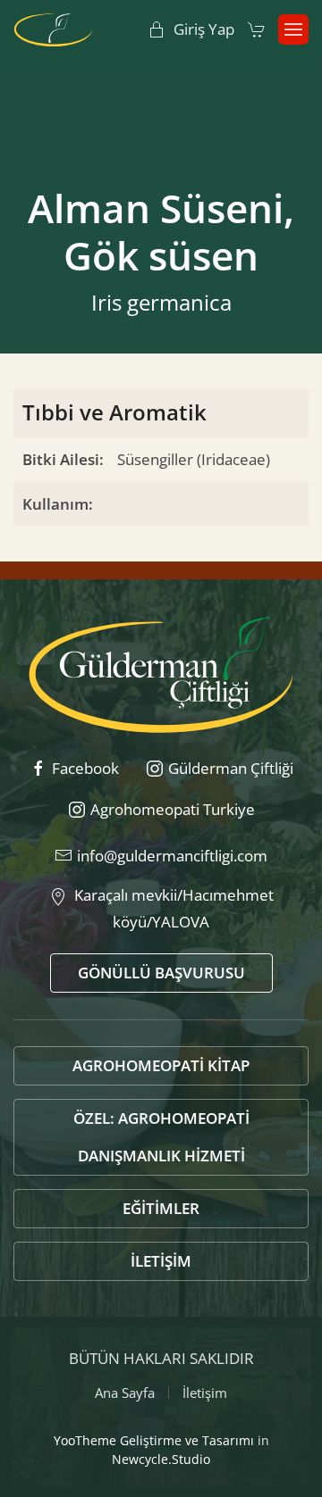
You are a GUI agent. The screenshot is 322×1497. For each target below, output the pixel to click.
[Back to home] (53, 29)
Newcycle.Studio (161, 1459)
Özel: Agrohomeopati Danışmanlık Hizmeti (161, 1137)
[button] (293, 29)
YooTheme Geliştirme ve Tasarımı (154, 1440)
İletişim (161, 1261)
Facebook (85, 768)
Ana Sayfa (125, 1392)
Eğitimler (161, 1208)
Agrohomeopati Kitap (161, 1065)
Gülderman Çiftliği (230, 768)
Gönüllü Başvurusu (161, 972)
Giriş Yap (204, 29)
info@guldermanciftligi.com (172, 855)
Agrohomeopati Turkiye (172, 809)
